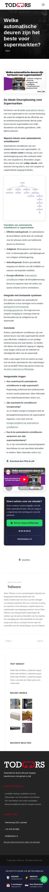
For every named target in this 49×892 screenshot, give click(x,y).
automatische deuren (35, 110)
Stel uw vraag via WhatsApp (26, 523)
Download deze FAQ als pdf (22, 461)
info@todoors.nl (24, 539)
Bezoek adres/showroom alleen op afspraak (22, 842)
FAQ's (7, 51)
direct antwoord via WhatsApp (20, 369)
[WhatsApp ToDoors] (43, 879)
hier (38, 398)
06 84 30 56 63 (24, 531)
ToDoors (14, 587)
